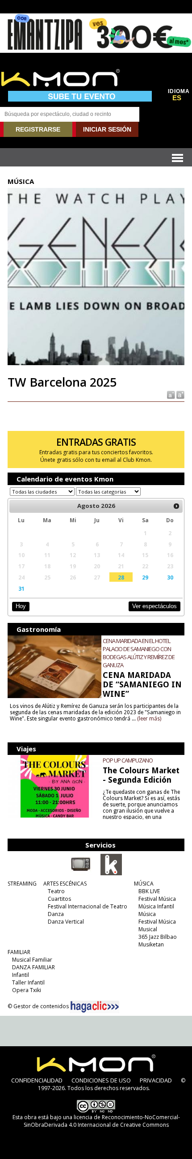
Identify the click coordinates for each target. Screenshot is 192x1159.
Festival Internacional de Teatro (87, 906)
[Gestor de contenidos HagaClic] (94, 1007)
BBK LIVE (149, 891)
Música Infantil (156, 906)
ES (176, 98)
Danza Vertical (66, 921)
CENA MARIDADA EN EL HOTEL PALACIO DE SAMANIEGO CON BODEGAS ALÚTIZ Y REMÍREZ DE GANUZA (139, 653)
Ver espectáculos (154, 606)
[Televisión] (81, 873)
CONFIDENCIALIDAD (37, 1080)
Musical (147, 929)
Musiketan (151, 944)
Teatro (56, 891)
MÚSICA (144, 883)
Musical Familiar (32, 959)
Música (147, 914)
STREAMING (22, 883)
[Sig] (176, 506)
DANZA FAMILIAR (33, 967)
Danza (56, 914)
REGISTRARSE (38, 129)
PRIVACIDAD (156, 1080)
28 (121, 577)
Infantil (20, 975)
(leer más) (149, 719)
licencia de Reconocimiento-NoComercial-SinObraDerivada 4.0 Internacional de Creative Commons (102, 1121)
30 (170, 577)
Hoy (21, 606)
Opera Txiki (26, 990)
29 (145, 577)
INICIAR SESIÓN (107, 129)
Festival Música (157, 899)
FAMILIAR (19, 952)
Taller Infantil (28, 982)
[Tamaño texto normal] (170, 394)
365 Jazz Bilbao (157, 937)
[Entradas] (111, 873)
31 (21, 588)
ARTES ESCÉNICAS (65, 883)
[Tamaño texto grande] (179, 394)
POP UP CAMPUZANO (128, 760)
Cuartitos (59, 899)
